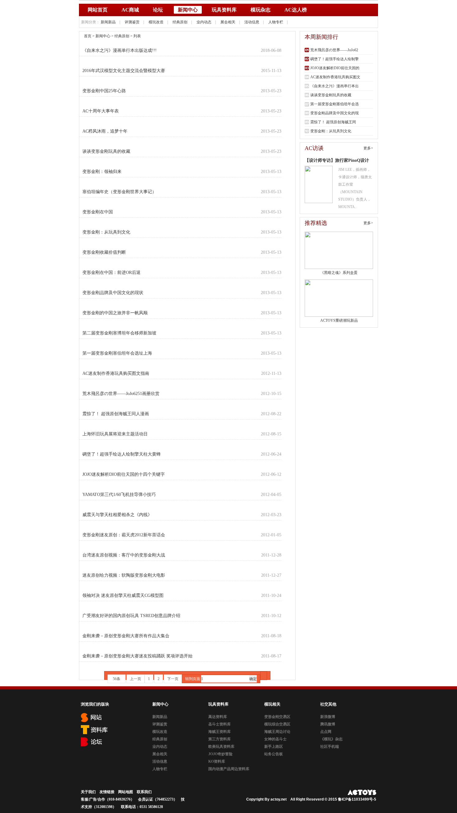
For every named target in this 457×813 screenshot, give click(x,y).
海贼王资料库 (219, 731)
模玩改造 (156, 22)
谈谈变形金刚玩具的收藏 (106, 151)
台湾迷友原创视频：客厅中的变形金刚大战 (123, 555)
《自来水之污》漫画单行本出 (334, 86)
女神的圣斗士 (275, 739)
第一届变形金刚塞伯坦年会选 (334, 104)
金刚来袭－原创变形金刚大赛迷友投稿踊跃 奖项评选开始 (137, 656)
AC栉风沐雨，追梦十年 (104, 131)
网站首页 (98, 9)
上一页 (135, 679)
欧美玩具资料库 (221, 746)
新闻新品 (108, 22)
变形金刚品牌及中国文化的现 (334, 113)
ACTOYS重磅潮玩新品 (339, 320)
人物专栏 (275, 22)
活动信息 (251, 22)
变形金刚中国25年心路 (104, 91)
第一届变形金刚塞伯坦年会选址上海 (117, 353)
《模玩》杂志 (331, 739)
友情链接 (106, 792)
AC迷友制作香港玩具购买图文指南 (115, 373)
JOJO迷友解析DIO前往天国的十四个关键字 (123, 474)
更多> (368, 148)
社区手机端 (329, 746)
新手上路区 (273, 746)
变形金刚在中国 (97, 212)
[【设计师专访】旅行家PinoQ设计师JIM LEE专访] (319, 184)
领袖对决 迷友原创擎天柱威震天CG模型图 (123, 595)
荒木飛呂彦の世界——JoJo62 (334, 50)
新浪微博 (327, 717)
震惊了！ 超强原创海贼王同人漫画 (115, 413)
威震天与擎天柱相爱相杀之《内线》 (117, 514)
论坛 (158, 9)
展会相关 (227, 22)
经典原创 (180, 22)
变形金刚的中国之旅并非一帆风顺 (115, 313)
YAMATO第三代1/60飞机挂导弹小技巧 (119, 494)
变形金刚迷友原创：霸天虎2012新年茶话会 (123, 535)
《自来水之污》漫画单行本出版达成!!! (119, 50)
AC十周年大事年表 (100, 111)
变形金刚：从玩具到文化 (106, 232)
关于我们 (88, 792)
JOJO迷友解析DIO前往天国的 (334, 68)
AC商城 (130, 9)
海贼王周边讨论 (277, 731)
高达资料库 (217, 717)
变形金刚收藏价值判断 (104, 252)
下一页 (172, 679)
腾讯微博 (327, 724)
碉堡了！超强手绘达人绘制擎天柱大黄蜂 (121, 454)
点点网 (325, 731)
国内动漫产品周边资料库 (228, 769)
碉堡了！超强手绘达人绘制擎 (334, 59)
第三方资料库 (219, 739)
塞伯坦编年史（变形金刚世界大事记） (119, 191)
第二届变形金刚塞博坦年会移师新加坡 (119, 333)
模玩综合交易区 (277, 724)
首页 (87, 36)
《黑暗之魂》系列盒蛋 (339, 272)
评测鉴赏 (132, 22)
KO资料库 (216, 761)
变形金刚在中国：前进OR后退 (111, 272)
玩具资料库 (224, 9)
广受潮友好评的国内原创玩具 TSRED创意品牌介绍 (131, 615)
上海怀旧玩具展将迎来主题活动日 (115, 434)
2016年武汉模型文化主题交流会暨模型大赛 (123, 70)
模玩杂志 (260, 9)
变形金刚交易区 (277, 717)
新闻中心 (188, 9)
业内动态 (203, 22)
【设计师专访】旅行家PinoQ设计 (337, 160)
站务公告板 (273, 754)
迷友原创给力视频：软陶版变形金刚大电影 (123, 575)
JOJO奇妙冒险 (220, 754)
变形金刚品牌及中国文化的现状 (112, 292)
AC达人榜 (295, 9)
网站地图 (125, 792)
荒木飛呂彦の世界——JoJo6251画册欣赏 (120, 393)
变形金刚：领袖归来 (102, 171)
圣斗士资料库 (219, 724)
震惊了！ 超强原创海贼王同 (333, 122)
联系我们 (144, 792)
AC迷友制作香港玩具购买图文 (335, 77)
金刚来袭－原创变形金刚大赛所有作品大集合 (125, 636)
